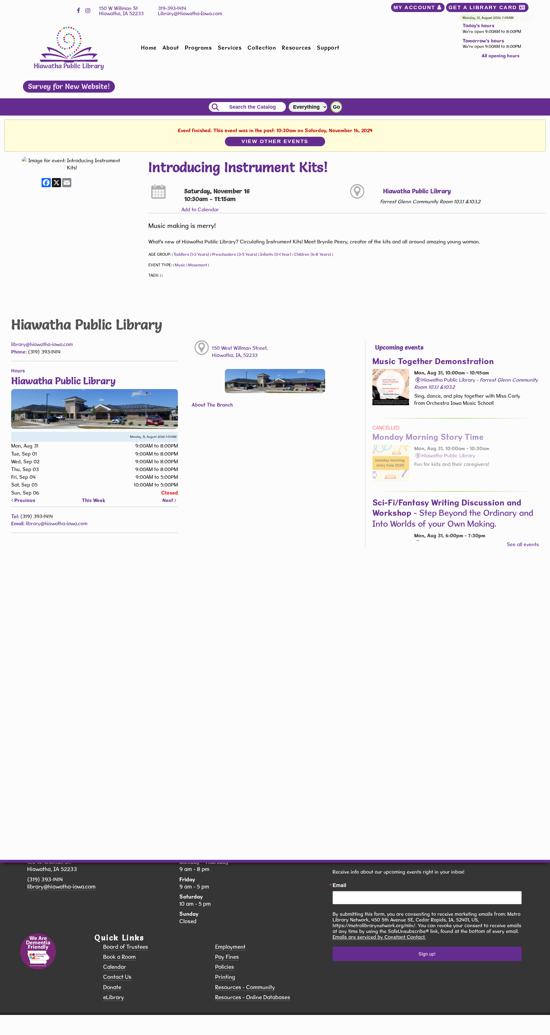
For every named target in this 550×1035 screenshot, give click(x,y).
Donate (112, 987)
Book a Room (119, 957)
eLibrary (113, 997)
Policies (224, 967)
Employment (230, 947)
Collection (261, 47)
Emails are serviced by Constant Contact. (379, 937)
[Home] (69, 44)
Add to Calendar (200, 209)
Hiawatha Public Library (417, 191)
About (170, 47)
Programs (198, 47)
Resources (296, 47)
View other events (275, 141)
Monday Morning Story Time (428, 436)
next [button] (168, 500)
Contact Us (117, 977)
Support (328, 47)
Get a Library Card (484, 7)
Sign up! (427, 953)
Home (149, 47)
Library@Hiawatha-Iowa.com (190, 13)
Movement (197, 265)
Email (339, 885)
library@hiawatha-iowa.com (42, 344)
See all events (523, 544)
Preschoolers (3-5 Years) (234, 254)
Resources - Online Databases (252, 997)
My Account (416, 7)
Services (230, 47)
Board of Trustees (125, 947)
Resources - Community (245, 987)
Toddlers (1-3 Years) (191, 254)
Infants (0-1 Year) (275, 254)
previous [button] (24, 500)
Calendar (114, 967)
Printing (225, 977)
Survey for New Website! (69, 86)
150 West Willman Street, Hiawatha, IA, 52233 (240, 351)
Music (180, 265)
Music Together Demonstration (433, 361)
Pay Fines (227, 957)
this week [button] (93, 500)
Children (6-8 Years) (312, 254)
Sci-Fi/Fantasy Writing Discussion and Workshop (452, 513)
